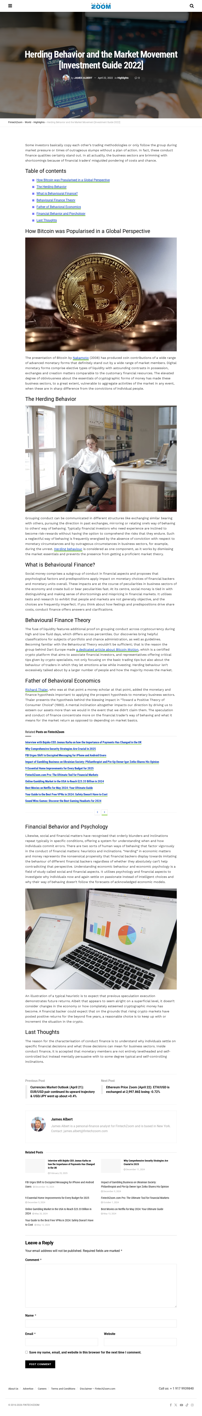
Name (30, 1315)
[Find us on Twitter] (175, 1405)
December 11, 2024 (135, 1169)
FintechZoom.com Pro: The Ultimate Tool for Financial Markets (61, 775)
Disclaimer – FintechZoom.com (97, 1388)
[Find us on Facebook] (171, 1405)
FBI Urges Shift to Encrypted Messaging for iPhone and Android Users (65, 755)
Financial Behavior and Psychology (60, 213)
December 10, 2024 (44, 1187)
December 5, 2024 (36, 1202)
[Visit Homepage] (101, 6)
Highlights (123, 77)
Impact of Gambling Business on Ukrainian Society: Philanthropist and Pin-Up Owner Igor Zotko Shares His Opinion (92, 762)
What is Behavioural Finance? (57, 193)
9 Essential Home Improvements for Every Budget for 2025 (59, 768)
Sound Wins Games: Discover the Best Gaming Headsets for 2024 (63, 801)
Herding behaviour (68, 549)
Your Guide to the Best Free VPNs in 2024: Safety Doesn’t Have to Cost (66, 794)
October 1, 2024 (111, 1202)
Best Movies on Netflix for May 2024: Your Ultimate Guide (59, 788)
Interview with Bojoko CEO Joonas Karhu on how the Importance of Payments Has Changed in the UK (83, 742)
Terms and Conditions (63, 1388)
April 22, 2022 (105, 77)
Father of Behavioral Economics (58, 207)
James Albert (83, 77)
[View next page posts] (105, 812)
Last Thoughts (46, 220)
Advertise (28, 1388)
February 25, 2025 (58, 1173)
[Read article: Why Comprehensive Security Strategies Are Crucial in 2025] (111, 1166)
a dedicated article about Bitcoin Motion (107, 649)
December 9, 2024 (112, 1191)
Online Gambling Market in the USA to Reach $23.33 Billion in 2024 (64, 781)
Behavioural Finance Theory (55, 200)
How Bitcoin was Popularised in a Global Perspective (73, 180)
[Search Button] (192, 6)
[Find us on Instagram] (192, 1405)
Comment (33, 1260)
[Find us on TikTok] (187, 1405)
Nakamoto (81, 358)
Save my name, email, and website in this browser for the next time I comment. (85, 1352)
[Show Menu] (10, 6)
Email (30, 1334)
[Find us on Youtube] (181, 1405)
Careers (42, 1388)
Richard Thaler (36, 689)
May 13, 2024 (109, 1213)
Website (109, 1334)
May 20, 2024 (41, 1213)
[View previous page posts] (97, 812)
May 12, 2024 (43, 1225)
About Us (13, 1388)
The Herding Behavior (51, 187)
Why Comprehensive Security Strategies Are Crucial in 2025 (60, 749)
